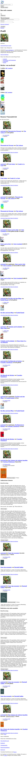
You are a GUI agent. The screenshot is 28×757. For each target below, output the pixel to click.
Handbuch (3, 743)
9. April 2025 (6, 168)
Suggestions (5, 61)
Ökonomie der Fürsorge (14, 131)
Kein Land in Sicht (13, 230)
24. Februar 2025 (6, 365)
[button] (14, 119)
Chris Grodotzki (7, 265)
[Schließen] (1, 13)
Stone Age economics (13, 553)
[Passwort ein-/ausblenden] (13, 22)
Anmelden (3, 26)
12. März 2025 (6, 268)
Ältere (5, 734)
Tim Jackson (11, 198)
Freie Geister (11, 164)
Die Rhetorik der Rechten (15, 361)
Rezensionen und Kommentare (9, 60)
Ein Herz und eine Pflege (14, 298)
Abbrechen (3, 15)
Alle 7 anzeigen (9, 68)
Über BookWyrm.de (5, 740)
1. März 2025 (6, 330)
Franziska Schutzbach (6, 362)
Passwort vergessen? (5, 24)
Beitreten (2, 27)
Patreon (14, 752)
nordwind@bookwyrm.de (6, 45)
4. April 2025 (6, 200)
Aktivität (5, 59)
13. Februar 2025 (6, 718)
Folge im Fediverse (4, 54)
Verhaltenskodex (4, 745)
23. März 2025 (6, 233)
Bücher (4, 62)
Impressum (3, 749)
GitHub (5, 755)
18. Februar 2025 (6, 428)
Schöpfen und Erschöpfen (15, 326)
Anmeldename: (4, 19)
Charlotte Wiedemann (9, 462)
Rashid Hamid (4, 300)
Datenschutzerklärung (5, 747)
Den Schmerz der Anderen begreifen (17, 460)
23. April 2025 (6, 135)
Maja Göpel (4, 328)
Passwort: (2, 20)
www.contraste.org (10, 50)
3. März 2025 (6, 302)
